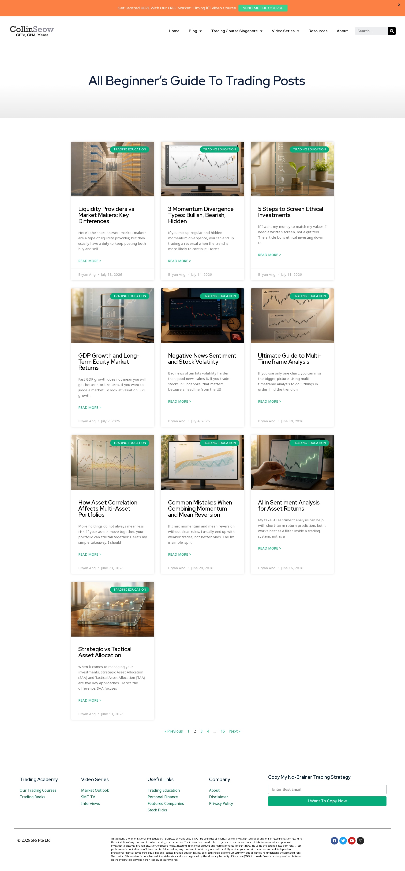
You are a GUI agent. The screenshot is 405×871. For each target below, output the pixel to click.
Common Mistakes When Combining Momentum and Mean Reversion (200, 508)
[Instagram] (360, 840)
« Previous (174, 731)
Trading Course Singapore (234, 30)
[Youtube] (352, 840)
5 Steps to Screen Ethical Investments (290, 212)
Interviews (90, 803)
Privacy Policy (221, 803)
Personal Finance (163, 796)
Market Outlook (95, 790)
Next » (234, 731)
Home (174, 30)
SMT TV (88, 796)
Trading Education (164, 790)
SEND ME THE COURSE (263, 8)
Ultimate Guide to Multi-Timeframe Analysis (289, 358)
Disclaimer (218, 796)
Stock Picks (157, 810)
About (342, 30)
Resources (318, 30)
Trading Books (32, 796)
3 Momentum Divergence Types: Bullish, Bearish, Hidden (201, 215)
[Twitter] (343, 840)
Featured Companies (166, 803)
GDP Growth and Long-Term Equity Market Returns (108, 361)
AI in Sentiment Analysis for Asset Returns (289, 505)
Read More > (89, 260)
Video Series (283, 30)
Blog (193, 30)
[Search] (392, 31)
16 (223, 731)
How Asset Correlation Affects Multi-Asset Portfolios (107, 508)
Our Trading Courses (38, 790)
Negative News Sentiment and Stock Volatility (202, 358)
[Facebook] (334, 840)
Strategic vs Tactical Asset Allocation (104, 652)
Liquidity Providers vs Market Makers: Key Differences (106, 215)
